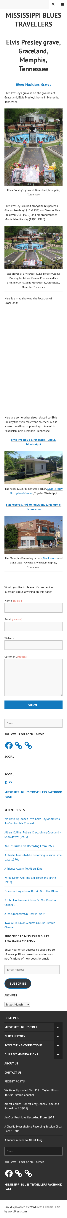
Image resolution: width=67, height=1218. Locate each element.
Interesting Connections (23, 1045)
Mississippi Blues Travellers (33, 19)
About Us (11, 1063)
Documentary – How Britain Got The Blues (31, 891)
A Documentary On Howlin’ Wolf (24, 914)
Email (13, 619)
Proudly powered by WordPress (23, 1207)
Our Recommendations (21, 1054)
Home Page (12, 1018)
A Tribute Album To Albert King (23, 868)
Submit (33, 705)
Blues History (14, 1036)
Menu (62, 4)
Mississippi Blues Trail (21, 1027)
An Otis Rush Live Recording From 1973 (29, 846)
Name (13, 600)
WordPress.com (17, 1211)
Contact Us (12, 1072)
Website (9, 638)
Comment (15, 656)
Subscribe (18, 983)
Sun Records (50, 558)
